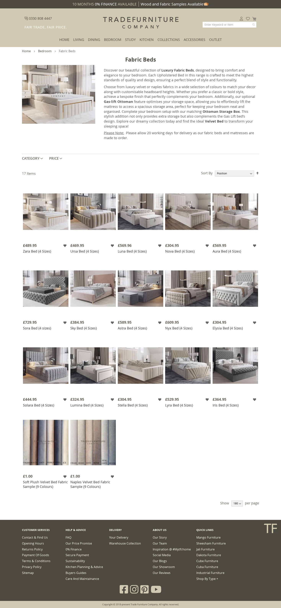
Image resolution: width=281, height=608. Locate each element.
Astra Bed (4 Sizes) (132, 328)
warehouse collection (125, 543)
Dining (94, 39)
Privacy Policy (31, 567)
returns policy (32, 549)
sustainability (75, 561)
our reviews (162, 573)
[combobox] (229, 25)
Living (78, 39)
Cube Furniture (207, 561)
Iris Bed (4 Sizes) (226, 405)
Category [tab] (31, 158)
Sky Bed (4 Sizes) (83, 328)
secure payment (77, 555)
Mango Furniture (208, 537)
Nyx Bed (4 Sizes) (178, 328)
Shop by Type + (207, 579)
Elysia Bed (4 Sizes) (228, 328)
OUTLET (215, 39)
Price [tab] (54, 158)
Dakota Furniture (208, 555)
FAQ (68, 537)
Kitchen (147, 39)
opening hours (33, 543)
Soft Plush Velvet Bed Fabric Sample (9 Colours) (45, 484)
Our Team (160, 543)
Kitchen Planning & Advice (84, 567)
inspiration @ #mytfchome (172, 549)
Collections (169, 39)
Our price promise (79, 543)
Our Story (160, 537)
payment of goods (35, 555)
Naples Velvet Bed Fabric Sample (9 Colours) (90, 484)
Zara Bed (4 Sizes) (37, 251)
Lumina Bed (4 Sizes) (86, 405)
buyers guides (76, 573)
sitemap (28, 573)
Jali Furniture (205, 549)
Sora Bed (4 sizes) (37, 328)
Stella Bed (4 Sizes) (133, 405)
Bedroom (112, 39)
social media (162, 555)
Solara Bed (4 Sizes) (38, 405)
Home (64, 39)
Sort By (207, 173)
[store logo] (140, 22)
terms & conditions (36, 561)
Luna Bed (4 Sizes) (132, 251)
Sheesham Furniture (211, 543)
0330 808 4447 (40, 18)
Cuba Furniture (207, 567)
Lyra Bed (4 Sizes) (179, 405)
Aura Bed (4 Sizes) (227, 251)
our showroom (164, 567)
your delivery (118, 537)
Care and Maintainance (82, 579)
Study (130, 39)
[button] (65, 245)
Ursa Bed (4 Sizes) (84, 251)
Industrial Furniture (210, 573)
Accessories (194, 39)
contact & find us (35, 537)
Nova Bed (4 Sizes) (180, 251)
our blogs (160, 561)
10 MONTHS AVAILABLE (104, 4)
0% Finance (74, 549)
